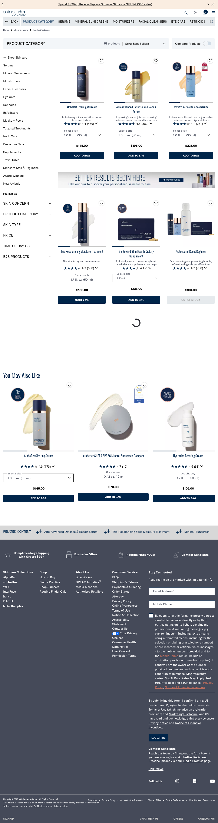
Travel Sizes (11, 160)
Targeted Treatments (17, 128)
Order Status (120, 591)
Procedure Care (13, 144)
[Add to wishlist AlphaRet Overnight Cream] (101, 60)
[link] (204, 12)
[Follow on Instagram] (177, 781)
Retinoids (197, 21)
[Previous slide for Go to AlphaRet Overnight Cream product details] (64, 80)
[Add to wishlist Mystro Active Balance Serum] (210, 60)
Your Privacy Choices (124, 635)
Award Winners (13, 176)
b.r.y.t (7, 596)
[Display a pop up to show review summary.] (97, 124)
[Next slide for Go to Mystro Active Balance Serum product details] (208, 80)
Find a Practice (50, 582)
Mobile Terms (169, 656)
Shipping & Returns (125, 582)
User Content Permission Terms (124, 653)
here (204, 753)
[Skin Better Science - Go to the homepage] (14, 13)
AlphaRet (9, 577)
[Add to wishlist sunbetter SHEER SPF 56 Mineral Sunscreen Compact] (144, 385)
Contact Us (120, 629)
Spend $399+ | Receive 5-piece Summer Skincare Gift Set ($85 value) (105, 4)
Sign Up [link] (8, 818)
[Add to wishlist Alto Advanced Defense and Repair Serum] (155, 60)
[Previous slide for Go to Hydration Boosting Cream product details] (157, 416)
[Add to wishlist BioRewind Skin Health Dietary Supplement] (156, 203)
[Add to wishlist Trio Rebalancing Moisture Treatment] (101, 203)
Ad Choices (39, 806)
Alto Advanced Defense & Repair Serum (71, 531)
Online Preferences (125, 606)
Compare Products (188, 44)
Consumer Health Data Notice (124, 644)
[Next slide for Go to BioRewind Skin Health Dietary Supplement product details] (156, 222)
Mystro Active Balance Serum (191, 107)
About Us (82, 572)
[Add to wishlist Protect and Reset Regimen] (210, 203)
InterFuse (9, 591)
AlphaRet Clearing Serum (38, 456)
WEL (6, 587)
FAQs (115, 577)
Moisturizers (123, 21)
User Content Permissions (202, 800)
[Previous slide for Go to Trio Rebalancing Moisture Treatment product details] (62, 222)
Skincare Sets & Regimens (21, 168)
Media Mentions (87, 587)
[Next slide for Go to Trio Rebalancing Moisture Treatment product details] (101, 222)
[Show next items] (213, 21)
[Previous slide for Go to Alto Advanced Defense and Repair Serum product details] (118, 80)
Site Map (92, 800)
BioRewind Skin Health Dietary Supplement (136, 253)
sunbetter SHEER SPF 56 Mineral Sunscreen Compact (113, 456)
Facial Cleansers (153, 21)
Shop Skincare (17, 57)
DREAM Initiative (88, 582)
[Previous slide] (2, 4)
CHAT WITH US (149, 818)
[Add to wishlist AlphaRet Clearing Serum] (69, 385)
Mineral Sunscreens (92, 21)
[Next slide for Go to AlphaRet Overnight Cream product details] (99, 80)
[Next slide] (208, 4)
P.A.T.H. (8, 601)
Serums (64, 21)
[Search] (186, 13)
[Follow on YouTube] (212, 781)
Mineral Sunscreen (196, 531)
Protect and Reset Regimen (190, 251)
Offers (178, 818)
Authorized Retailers (89, 591)
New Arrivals (11, 183)
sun (10, 582)
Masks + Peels (13, 120)
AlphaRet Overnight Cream (81, 107)
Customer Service (125, 572)
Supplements (12, 152)
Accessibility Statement (120, 622)
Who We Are (84, 577)
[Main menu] (213, 13)
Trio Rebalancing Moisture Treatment (82, 251)
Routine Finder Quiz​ (53, 591)
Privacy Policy (121, 601)
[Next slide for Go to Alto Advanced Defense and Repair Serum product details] (154, 80)
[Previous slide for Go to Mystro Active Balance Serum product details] (173, 80)
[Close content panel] (213, 4)
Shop (43, 572)
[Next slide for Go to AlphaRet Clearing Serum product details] (69, 416)
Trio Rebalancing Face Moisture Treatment (140, 531)
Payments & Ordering (126, 587)
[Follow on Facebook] (194, 781)
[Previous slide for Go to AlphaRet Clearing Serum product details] (7, 416)
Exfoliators (10, 113)
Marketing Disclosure (183, 714)
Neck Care (10, 136)
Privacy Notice (158, 723)
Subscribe (158, 737)
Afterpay (118, 596)
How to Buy (47, 577)
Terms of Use (121, 610)
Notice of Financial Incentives (185, 687)
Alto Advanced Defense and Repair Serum (136, 109)
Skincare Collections (18, 572)
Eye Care (178, 21)
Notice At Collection (125, 615)
